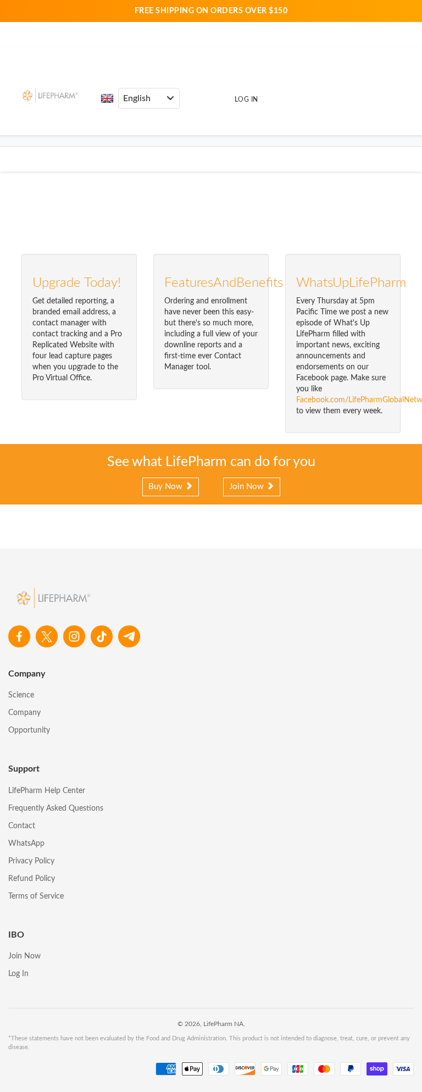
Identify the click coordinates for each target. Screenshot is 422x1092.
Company (24, 713)
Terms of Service (36, 896)
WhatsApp (26, 843)
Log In (246, 99)
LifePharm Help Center (46, 791)
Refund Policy (31, 879)
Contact (21, 826)
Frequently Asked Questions (55, 808)
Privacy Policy (31, 861)
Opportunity (29, 730)
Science (21, 695)
